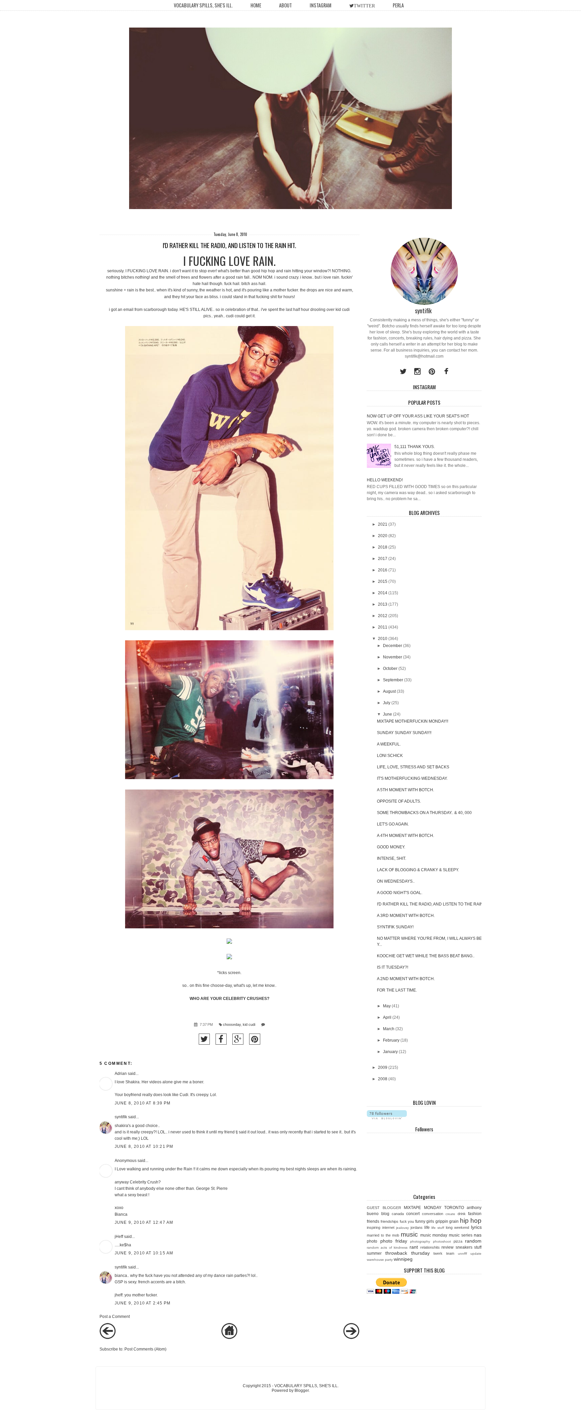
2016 (382, 570)
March (388, 1028)
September (393, 680)
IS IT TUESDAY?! (392, 967)
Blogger (302, 1390)
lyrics (476, 1227)
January (390, 1051)
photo (372, 1241)
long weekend (457, 1227)
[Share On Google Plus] (237, 1039)
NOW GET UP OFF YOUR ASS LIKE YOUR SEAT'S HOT (418, 416)
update (475, 1253)
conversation (432, 1214)
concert (413, 1213)
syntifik (121, 1117)
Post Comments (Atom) (145, 1349)
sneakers (464, 1247)
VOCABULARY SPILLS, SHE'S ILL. (203, 5)
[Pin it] (254, 1039)
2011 (382, 627)
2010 (382, 638)
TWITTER (364, 5)
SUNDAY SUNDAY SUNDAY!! (404, 732)
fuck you (407, 1221)
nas (477, 1235)
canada (398, 1214)
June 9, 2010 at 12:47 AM (144, 1222)
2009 (382, 1067)
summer (374, 1253)
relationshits (430, 1247)
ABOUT (285, 5)
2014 (382, 593)
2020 (382, 535)
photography (420, 1241)
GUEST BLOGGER (384, 1208)
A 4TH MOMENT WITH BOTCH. (405, 835)
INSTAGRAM (321, 5)
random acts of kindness (387, 1247)
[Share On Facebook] (221, 1039)
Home (255, 5)
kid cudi (249, 1024)
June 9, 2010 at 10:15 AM (144, 1253)
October (390, 668)
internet (388, 1227)
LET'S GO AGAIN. (393, 824)
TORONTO (454, 1207)
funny (420, 1221)
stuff (477, 1247)
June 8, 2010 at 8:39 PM (143, 1103)
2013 (382, 604)
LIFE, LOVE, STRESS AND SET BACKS (413, 767)
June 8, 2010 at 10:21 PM (144, 1146)
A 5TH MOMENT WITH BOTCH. (405, 790)
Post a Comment (115, 1316)
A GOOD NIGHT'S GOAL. (399, 892)
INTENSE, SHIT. (391, 858)
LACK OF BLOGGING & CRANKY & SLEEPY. (418, 870)
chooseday (232, 1024)
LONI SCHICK (390, 755)
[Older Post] (351, 1337)
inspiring (373, 1227)
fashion (474, 1213)
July (386, 702)
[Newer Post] (108, 1337)
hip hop (471, 1220)
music (409, 1234)
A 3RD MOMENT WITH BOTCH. (406, 915)
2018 (382, 547)
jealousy (402, 1228)
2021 (382, 524)
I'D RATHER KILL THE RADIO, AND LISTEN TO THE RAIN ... (432, 904)
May (387, 1006)
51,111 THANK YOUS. (414, 446)
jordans (417, 1227)
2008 (382, 1079)
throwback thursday (407, 1253)
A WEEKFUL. (389, 744)
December (392, 645)
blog (385, 1213)
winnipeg (403, 1259)
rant (414, 1247)
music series (460, 1235)
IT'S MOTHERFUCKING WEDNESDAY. (412, 778)
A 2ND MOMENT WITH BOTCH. (406, 978)
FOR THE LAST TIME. (397, 990)
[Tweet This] (204, 1039)
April (387, 1017)
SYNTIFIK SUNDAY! (395, 927)
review (447, 1247)
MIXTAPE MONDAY (422, 1207)
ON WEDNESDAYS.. (396, 881)
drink (462, 1214)
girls (430, 1221)
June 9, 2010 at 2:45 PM (143, 1303)
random (473, 1241)
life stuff (437, 1228)
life (427, 1227)
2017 (382, 558)
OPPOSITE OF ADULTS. (399, 801)
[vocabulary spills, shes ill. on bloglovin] (387, 1118)
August (389, 691)
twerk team (443, 1253)
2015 (382, 581)
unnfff (462, 1253)
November (392, 657)
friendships (389, 1221)
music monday (434, 1235)
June (387, 714)
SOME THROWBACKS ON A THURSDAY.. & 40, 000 (424, 812)
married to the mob (383, 1235)
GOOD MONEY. (391, 847)
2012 (382, 615)
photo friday (393, 1241)
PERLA (398, 5)
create (450, 1214)
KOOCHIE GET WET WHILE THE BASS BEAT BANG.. (425, 956)
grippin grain (447, 1221)
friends (373, 1221)
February (391, 1040)
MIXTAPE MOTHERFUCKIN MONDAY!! (412, 721)
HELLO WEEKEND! (385, 480)
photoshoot (442, 1241)
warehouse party (380, 1259)
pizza (458, 1241)
